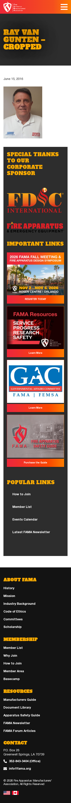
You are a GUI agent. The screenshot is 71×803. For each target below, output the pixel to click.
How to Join (21, 494)
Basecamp (11, 679)
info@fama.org (20, 768)
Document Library (17, 707)
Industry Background (19, 603)
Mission (9, 596)
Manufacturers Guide (19, 699)
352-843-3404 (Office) (24, 761)
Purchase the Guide (35, 463)
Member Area (13, 671)
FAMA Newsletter (16, 723)
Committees (13, 619)
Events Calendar (25, 519)
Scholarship (12, 626)
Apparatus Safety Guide (21, 715)
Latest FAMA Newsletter (31, 532)
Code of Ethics (14, 611)
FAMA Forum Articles (19, 730)
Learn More (35, 353)
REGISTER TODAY (35, 299)
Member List (22, 506)
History (8, 588)
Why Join (10, 655)
